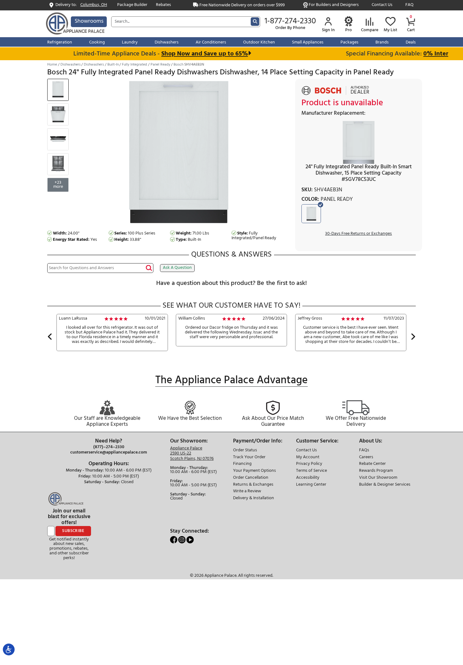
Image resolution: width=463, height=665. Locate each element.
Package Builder (132, 5)
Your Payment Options (254, 471)
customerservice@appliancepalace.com (108, 452)
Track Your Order (249, 457)
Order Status (245, 450)
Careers (366, 457)
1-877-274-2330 (290, 21)
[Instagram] (182, 539)
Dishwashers (70, 64)
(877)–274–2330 (108, 447)
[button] (50, 337)
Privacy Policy (309, 464)
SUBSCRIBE (73, 531)
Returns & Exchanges (253, 485)
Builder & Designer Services (384, 485)
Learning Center (311, 485)
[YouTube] (190, 539)
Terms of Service (311, 471)
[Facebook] (174, 539)
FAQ (409, 5)
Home (52, 64)
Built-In (113, 64)
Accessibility (307, 478)
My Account (307, 457)
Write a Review (247, 491)
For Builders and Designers (334, 5)
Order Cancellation (250, 478)
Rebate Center (372, 464)
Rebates (163, 5)
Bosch (178, 64)
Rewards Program (376, 471)
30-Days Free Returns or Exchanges (358, 234)
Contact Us (382, 5)
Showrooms (89, 21)
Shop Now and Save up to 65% (197, 54)
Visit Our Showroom (378, 478)
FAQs (364, 450)
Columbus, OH (93, 5)
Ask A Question (177, 267)
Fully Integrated (134, 64)
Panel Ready (160, 64)
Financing (242, 464)
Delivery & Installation (253, 498)
